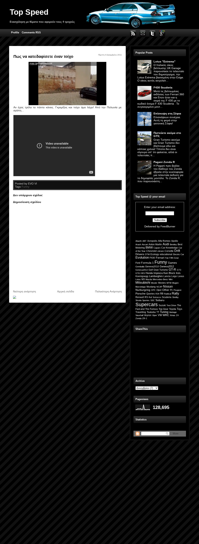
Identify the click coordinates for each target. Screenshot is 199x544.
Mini (170, 279)
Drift (177, 250)
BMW (149, 247)
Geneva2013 (141, 270)
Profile (15, 32)
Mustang (151, 287)
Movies (162, 283)
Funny (25, 186)
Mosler (154, 283)
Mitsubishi (142, 282)
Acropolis (152, 241)
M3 (143, 279)
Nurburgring (142, 289)
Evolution (142, 257)
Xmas (172, 315)
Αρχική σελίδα (65, 291)
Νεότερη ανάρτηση (24, 291)
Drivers (139, 254)
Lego (174, 276)
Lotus (138, 279)
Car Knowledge (169, 247)
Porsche (140, 293)
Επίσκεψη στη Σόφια (167, 113)
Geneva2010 (152, 266)
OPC (153, 290)
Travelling (140, 312)
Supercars (146, 304)
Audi (166, 244)
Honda (149, 273)
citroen (160, 251)
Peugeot (177, 290)
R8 (161, 293)
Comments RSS (31, 32)
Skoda (138, 300)
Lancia (167, 276)
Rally (175, 293)
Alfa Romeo (164, 241)
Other (165, 289)
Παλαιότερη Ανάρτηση (108, 291)
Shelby (175, 297)
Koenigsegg (141, 276)
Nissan (168, 286)
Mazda (149, 279)
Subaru (159, 300)
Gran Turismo (161, 270)
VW (160, 315)
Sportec (146, 300)
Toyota (172, 309)
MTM (169, 283)
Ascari (145, 244)
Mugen (175, 283)
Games (172, 262)
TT (157, 312)
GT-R (172, 269)
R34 (157, 294)
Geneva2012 (167, 266)
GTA (137, 273)
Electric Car (178, 254)
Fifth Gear (174, 258)
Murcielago (140, 287)
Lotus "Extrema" (164, 61)
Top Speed (29, 12)
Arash (138, 244)
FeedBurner (168, 226)
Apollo (174, 241)
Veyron (147, 315)
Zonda (138, 318)
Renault (139, 297)
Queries (150, 293)
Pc (171, 290)
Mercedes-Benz (160, 279)
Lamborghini (156, 276)
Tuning (164, 312)
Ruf (150, 297)
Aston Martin (155, 244)
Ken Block (169, 273)
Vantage (173, 312)
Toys (179, 309)
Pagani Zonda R (164, 162)
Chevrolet (151, 251)
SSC (152, 300)
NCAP (159, 287)
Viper (154, 315)
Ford (137, 263)
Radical (167, 294)
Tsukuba (151, 312)
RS (146, 297)
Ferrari (160, 257)
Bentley (173, 244)
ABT (144, 241)
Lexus (181, 276)
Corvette (169, 251)
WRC (166, 315)
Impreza (158, 273)
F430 (152, 257)
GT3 (179, 270)
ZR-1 (144, 318)
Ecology (154, 254)
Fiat (166, 258)
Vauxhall (139, 315)
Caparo (157, 248)
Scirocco (157, 297)
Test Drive (171, 305)
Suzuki (162, 305)
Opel (158, 290)
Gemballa (139, 266)
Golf (150, 270)
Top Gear (163, 309)
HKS (143, 273)
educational (166, 254)
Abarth (138, 241)
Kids (178, 273)
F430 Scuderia (163, 87)
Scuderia (166, 297)
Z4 (177, 315)
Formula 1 (147, 262)
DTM (147, 254)
